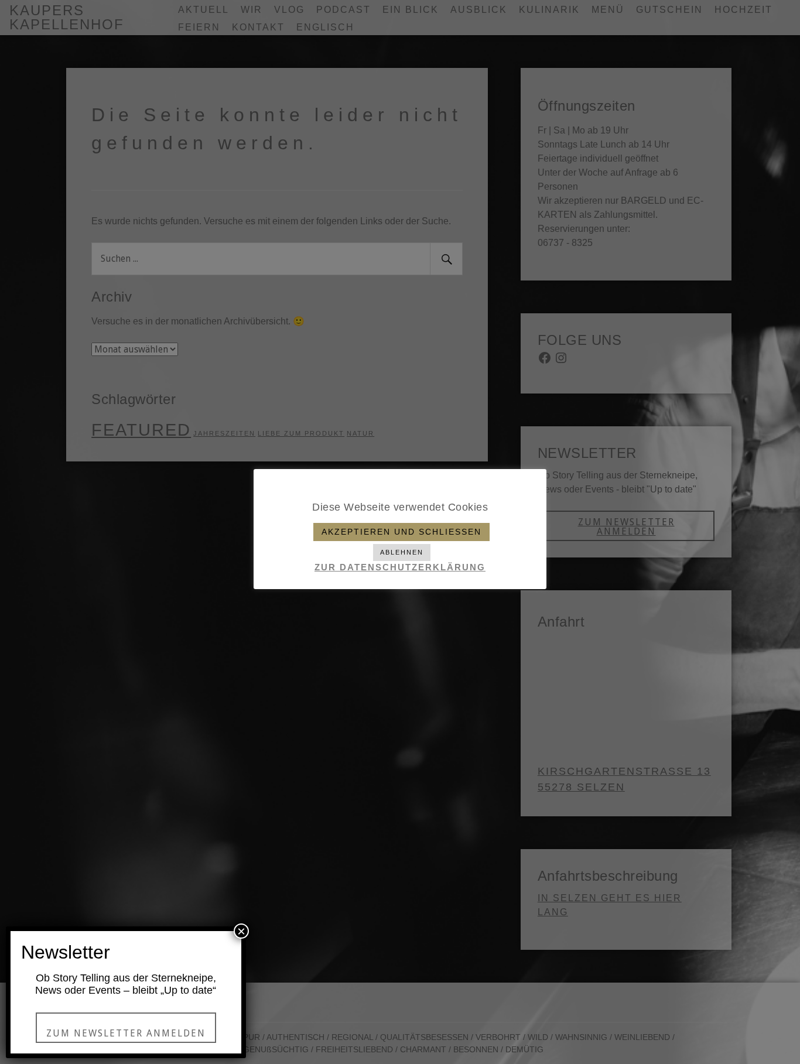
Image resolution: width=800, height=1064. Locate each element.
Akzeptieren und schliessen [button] (401, 531)
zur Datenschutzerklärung (400, 567)
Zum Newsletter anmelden (126, 1033)
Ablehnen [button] (401, 552)
